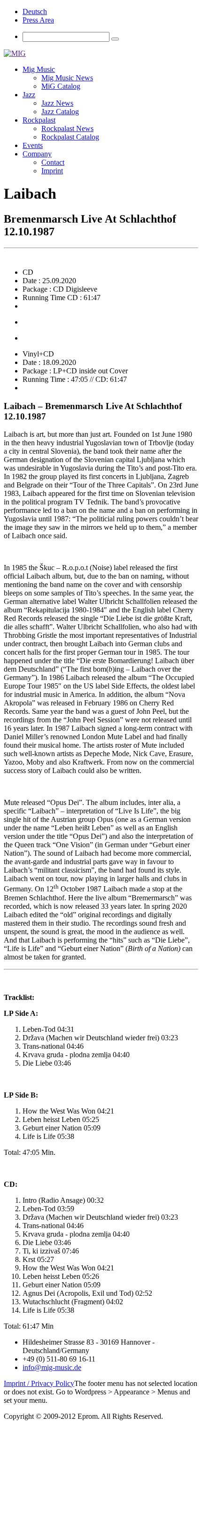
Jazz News (57, 103)
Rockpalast (39, 120)
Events (33, 145)
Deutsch (35, 11)
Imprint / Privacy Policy (39, 1383)
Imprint (52, 171)
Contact (52, 162)
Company (37, 154)
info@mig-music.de (52, 1367)
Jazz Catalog (60, 112)
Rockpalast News (67, 128)
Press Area (38, 20)
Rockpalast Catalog (70, 137)
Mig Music (39, 69)
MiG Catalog (60, 86)
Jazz (29, 95)
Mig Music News (67, 78)
